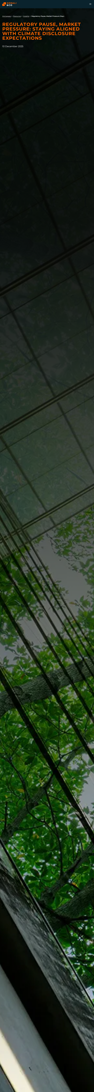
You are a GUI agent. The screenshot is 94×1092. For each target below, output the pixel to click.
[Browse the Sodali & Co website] (9, 4)
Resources (17, 16)
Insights (26, 16)
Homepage (6, 16)
